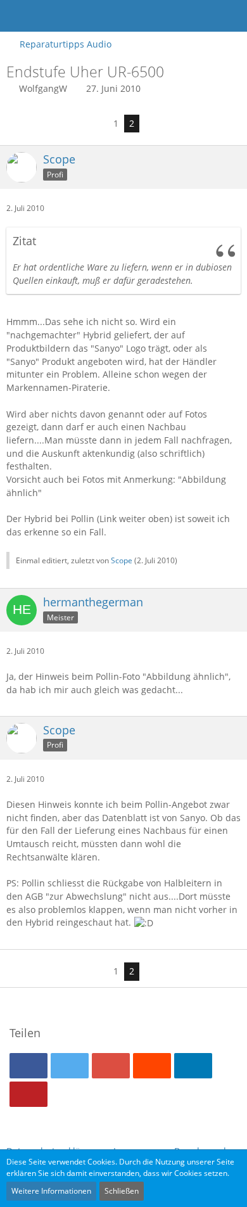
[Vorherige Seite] (98, 124)
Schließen (121, 1190)
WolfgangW (43, 88)
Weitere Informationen (51, 1190)
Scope (121, 560)
